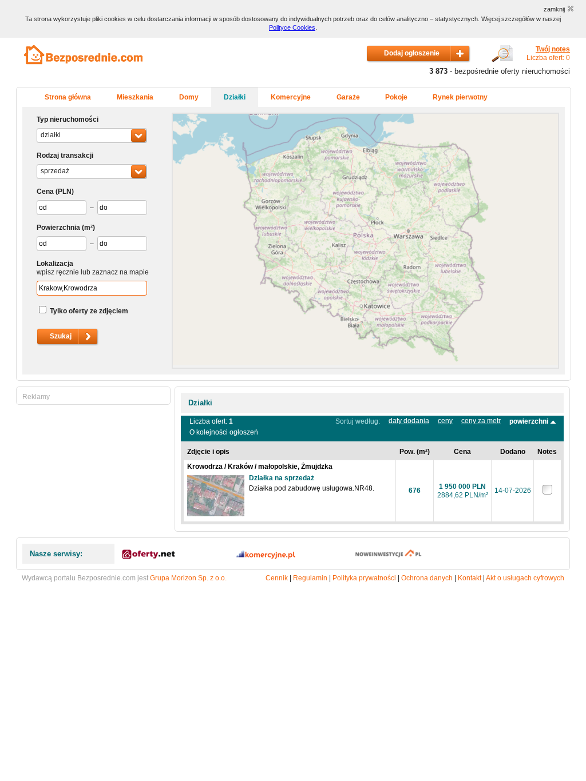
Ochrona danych (427, 578)
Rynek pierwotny (460, 97)
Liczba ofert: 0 (548, 53)
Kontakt (469, 578)
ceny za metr (481, 421)
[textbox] (92, 288)
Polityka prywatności (364, 578)
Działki (235, 97)
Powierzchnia (58, 228)
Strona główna (68, 97)
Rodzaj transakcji (65, 156)
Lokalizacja (55, 264)
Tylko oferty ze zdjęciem (89, 311)
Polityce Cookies (292, 27)
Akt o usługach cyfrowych (525, 578)
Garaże (348, 97)
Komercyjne (291, 97)
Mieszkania (135, 97)
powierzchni (529, 421)
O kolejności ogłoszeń (223, 432)
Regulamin (310, 578)
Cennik (277, 578)
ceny (445, 421)
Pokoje (396, 97)
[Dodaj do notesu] (547, 492)
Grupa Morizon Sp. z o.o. (188, 578)
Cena (45, 192)
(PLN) (65, 192)
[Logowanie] (502, 60)
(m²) (88, 228)
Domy (189, 97)
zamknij (554, 9)
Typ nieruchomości (67, 119)
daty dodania (409, 421)
